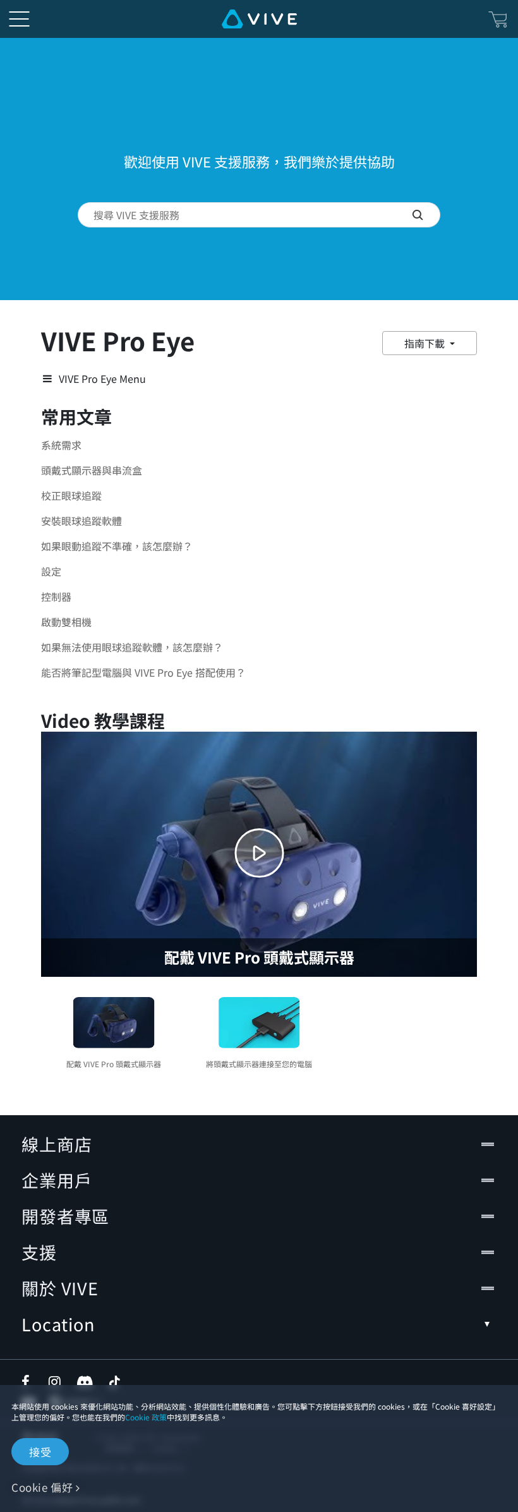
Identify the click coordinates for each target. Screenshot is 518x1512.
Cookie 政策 (146, 1417)
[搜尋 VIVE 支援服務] (426, 214)
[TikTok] (114, 1382)
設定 (51, 571)
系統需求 (61, 444)
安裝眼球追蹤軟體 (81, 520)
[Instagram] (56, 1382)
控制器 (56, 596)
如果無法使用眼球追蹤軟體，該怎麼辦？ (132, 647)
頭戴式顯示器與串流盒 (91, 470)
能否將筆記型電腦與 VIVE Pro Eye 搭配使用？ (143, 672)
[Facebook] (28, 1382)
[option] (113, 1031)
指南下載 (425, 343)
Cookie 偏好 (42, 1487)
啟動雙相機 (66, 621)
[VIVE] (259, 18)
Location (58, 1324)
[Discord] (85, 1382)
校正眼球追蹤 (71, 495)
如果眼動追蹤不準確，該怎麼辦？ (117, 545)
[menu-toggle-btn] (19, 19)
